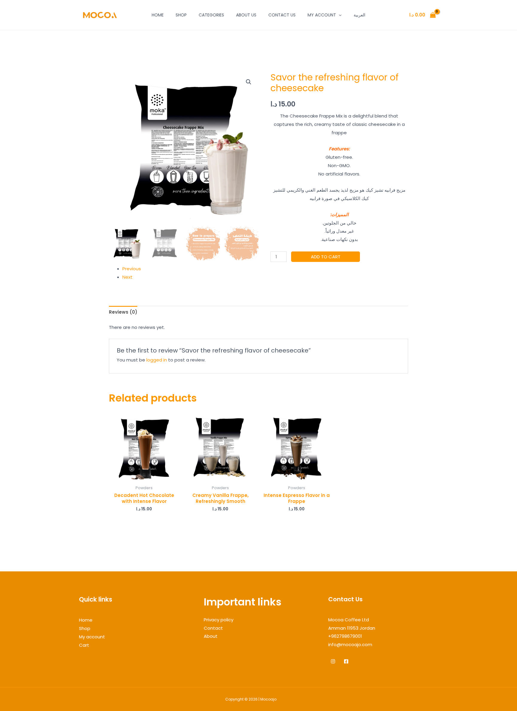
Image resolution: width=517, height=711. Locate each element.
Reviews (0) (123, 312)
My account (322, 15)
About (211, 636)
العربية (359, 15)
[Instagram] (333, 661)
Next (127, 277)
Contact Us (282, 15)
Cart (84, 645)
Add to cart (325, 257)
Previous (131, 269)
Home (158, 15)
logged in (156, 360)
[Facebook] (346, 661)
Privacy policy (218, 620)
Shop (181, 15)
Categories (211, 15)
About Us (246, 15)
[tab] (123, 312)
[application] (338, 15)
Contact (213, 628)
